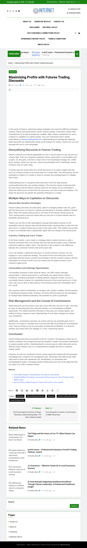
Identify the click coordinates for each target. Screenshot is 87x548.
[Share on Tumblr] (47, 391)
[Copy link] (58, 391)
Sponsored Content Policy (33, 39)
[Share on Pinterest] (37, 391)
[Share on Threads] (53, 391)
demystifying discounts (35, 396)
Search (11, 502)
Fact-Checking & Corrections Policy (43, 33)
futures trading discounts (67, 396)
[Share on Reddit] (42, 391)
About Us (27, 22)
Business (12, 72)
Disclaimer (34, 27)
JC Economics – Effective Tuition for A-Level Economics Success (61, 2)
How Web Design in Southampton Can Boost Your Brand (36, 375)
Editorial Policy (50, 27)
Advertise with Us (42, 22)
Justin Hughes (15, 85)
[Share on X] (22, 391)
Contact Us (59, 22)
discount (51, 396)
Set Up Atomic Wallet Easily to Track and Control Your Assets (38, 382)
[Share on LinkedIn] (27, 391)
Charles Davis (33, 440)
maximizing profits (17, 400)
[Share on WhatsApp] (32, 391)
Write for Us (43, 45)
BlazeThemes (65, 545)
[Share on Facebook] (17, 391)
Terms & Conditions (57, 39)
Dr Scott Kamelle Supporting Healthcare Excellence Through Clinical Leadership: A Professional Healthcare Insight (51, 484)
